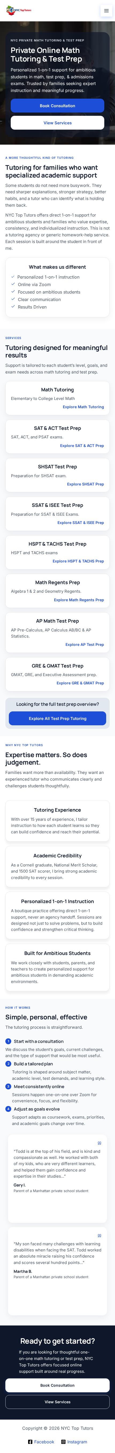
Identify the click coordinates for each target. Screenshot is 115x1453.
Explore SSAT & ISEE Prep (80, 522)
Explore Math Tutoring (83, 406)
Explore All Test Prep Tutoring (57, 718)
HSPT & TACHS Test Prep (57, 544)
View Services (58, 122)
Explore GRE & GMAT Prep (80, 683)
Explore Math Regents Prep (79, 600)
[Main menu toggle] (106, 11)
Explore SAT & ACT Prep (82, 445)
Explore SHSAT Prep (85, 484)
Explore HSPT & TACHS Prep (78, 561)
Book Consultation (57, 105)
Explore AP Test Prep (85, 644)
